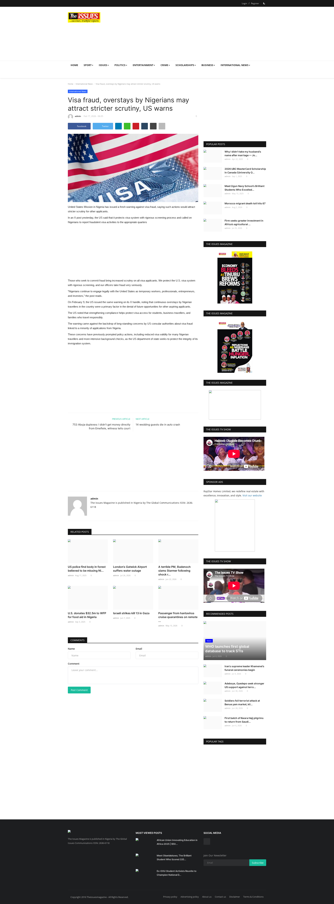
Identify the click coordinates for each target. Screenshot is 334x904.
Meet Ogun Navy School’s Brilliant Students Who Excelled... (244, 188)
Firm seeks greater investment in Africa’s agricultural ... (244, 222)
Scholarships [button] (185, 65)
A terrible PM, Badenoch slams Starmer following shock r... (174, 570)
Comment (73, 663)
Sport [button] (88, 65)
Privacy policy (170, 896)
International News (84, 84)
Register (255, 3)
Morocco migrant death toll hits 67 (245, 203)
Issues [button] (103, 65)
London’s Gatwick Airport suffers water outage (130, 568)
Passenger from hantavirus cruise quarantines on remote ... (177, 617)
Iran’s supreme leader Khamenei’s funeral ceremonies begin (244, 668)
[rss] (207, 841)
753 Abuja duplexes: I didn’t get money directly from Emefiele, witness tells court (101, 426)
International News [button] (234, 65)
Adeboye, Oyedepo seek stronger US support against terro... (244, 685)
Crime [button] (164, 65)
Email (139, 648)
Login (244, 3)
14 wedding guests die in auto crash (158, 424)
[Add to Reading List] (162, 126)
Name (71, 648)
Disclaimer (234, 896)
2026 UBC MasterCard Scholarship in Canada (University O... (245, 170)
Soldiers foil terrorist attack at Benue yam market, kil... (242, 702)
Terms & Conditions (253, 896)
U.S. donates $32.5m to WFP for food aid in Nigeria (87, 615)
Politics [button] (119, 65)
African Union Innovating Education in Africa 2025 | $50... (177, 842)
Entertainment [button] (143, 65)
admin (78, 116)
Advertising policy (190, 896)
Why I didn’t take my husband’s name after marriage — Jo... (243, 153)
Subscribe (258, 862)
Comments (77, 640)
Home (74, 65)
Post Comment (79, 690)
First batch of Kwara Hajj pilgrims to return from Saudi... (244, 720)
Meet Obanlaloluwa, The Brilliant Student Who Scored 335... (174, 857)
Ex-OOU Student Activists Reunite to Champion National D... (176, 873)
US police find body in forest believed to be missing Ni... (87, 568)
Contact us (220, 896)
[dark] (264, 3)
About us (207, 896)
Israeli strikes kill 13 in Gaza (131, 613)
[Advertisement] (203, 33)
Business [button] (207, 65)
